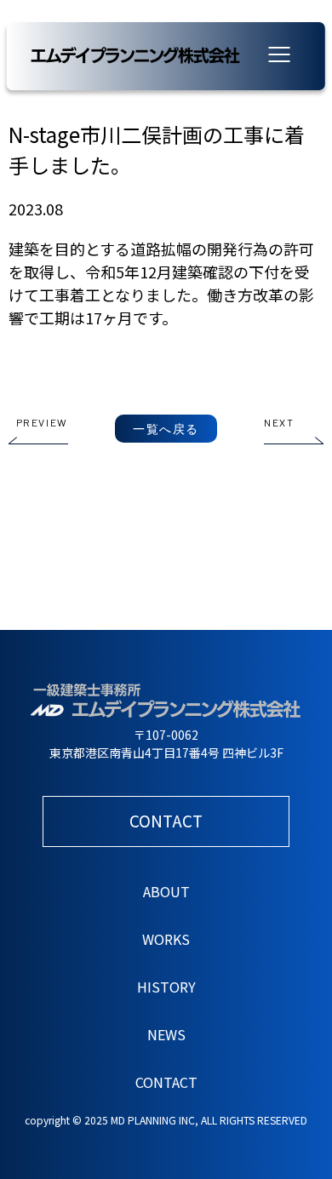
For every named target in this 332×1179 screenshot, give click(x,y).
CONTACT (166, 1082)
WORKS (166, 939)
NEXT (279, 422)
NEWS (166, 1034)
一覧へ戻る (166, 428)
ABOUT (166, 891)
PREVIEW (42, 422)
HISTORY (166, 986)
